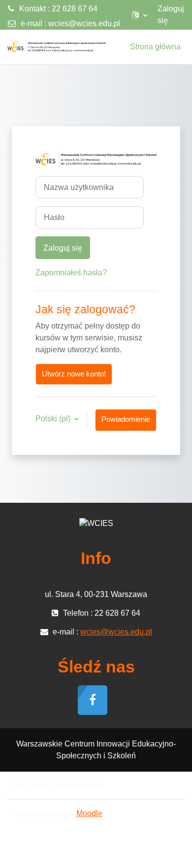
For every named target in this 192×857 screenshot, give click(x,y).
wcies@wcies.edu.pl (84, 23)
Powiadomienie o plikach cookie (125, 423)
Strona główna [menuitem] (155, 46)
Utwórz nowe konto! (74, 374)
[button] (140, 15)
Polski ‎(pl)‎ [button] (53, 418)
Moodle (89, 813)
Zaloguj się (171, 14)
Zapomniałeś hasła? (71, 272)
